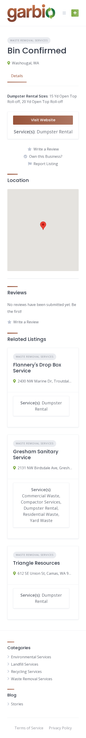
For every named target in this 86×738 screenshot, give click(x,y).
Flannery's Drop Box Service (37, 367)
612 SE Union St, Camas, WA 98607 (45, 573)
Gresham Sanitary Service (35, 454)
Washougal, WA (25, 63)
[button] (43, 226)
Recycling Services (26, 671)
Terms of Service (28, 727)
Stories (17, 703)
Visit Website (43, 120)
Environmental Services (31, 656)
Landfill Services (24, 664)
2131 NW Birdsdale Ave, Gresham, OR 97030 (45, 467)
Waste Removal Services (29, 40)
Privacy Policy (60, 727)
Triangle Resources (36, 563)
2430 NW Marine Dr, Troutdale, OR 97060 (45, 381)
